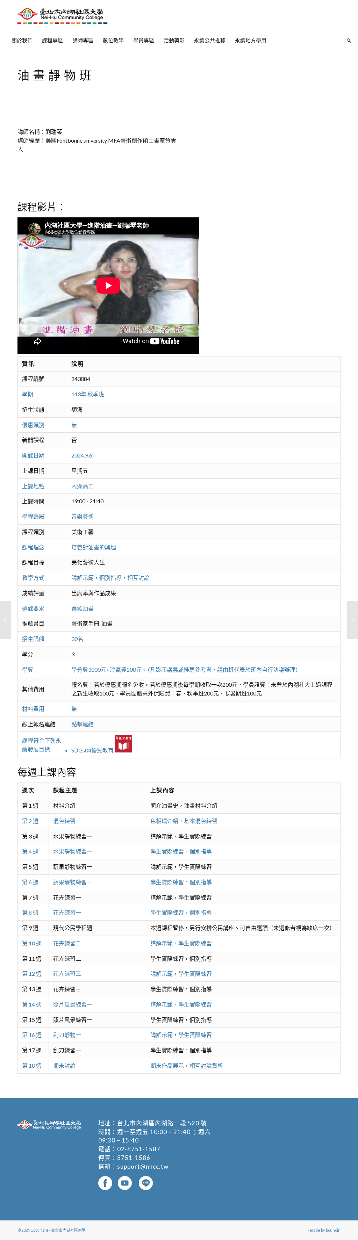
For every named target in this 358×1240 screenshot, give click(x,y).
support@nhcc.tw (143, 1166)
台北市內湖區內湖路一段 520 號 (162, 1123)
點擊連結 (82, 724)
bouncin (333, 1230)
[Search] (346, 40)
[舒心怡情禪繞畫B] (5, 620)
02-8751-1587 (138, 1149)
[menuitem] (22, 40)
